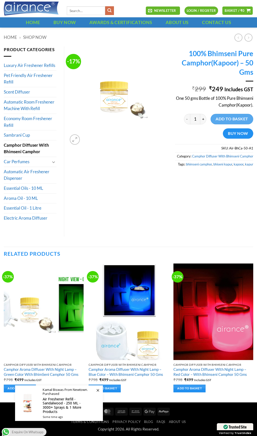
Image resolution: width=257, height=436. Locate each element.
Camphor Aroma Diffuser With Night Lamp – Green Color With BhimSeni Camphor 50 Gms (41, 371)
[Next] (253, 332)
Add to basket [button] (104, 388)
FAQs (161, 422)
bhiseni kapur (222, 164)
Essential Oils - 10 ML (23, 188)
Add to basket (232, 118)
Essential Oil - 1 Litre (22, 208)
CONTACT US (216, 22)
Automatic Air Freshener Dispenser (26, 175)
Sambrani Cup (17, 135)
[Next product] (238, 38)
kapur (249, 164)
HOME (33, 22)
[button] (163, 11)
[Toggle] (53, 162)
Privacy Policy (126, 422)
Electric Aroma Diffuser (25, 218)
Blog (148, 422)
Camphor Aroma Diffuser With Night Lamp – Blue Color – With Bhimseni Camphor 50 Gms (126, 371)
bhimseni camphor (199, 164)
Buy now (238, 133)
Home (10, 37)
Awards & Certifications (120, 22)
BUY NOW (64, 22)
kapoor (238, 164)
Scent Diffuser (17, 92)
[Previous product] (248, 38)
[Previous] (4, 332)
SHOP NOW (34, 37)
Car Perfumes (16, 161)
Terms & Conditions (90, 422)
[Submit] (109, 10)
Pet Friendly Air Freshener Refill (28, 79)
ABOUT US (177, 22)
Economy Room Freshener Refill (28, 122)
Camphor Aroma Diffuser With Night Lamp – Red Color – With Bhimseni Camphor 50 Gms (210, 371)
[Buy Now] (59, 403)
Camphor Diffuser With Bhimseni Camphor (222, 156)
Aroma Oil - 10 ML (21, 198)
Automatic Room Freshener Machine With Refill (29, 105)
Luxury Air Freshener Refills (29, 65)
